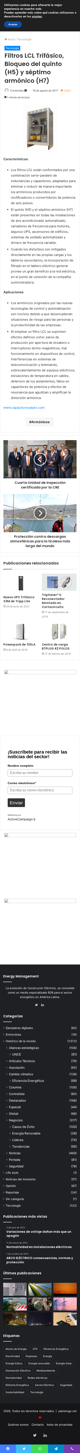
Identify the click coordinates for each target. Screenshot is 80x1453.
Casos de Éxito (23, 1127)
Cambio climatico (21, 1074)
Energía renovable (39, 1363)
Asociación (17, 1067)
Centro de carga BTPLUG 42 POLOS (56, 646)
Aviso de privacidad (59, 1424)
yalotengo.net (67, 1411)
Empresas (31, 1356)
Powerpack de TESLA (19, 644)
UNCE (16, 1054)
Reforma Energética (17, 1385)
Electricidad (13, 1356)
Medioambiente (45, 1370)
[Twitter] (37, 1005)
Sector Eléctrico (44, 1385)
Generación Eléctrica (18, 1370)
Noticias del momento (21, 1179)
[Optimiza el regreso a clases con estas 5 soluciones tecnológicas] (65, 1318)
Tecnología (24, 39)
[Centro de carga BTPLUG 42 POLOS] (59, 631)
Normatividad (14, 1377)
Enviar (16, 802)
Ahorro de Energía (16, 1349)
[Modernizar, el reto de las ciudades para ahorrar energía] (15, 1318)
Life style (12, 1172)
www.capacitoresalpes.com (24, 408)
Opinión (11, 1186)
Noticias (14, 1153)
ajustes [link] (37, 16)
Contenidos (17, 90)
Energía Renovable (26, 1133)
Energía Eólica (14, 1363)
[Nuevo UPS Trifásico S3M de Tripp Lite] (20, 583)
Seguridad (16, 1166)
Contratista (17, 1094)
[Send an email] (25, 90)
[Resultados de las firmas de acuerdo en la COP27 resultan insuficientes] (40, 1304)
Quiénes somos (18, 1424)
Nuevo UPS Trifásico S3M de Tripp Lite (19, 599)
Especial (15, 1107)
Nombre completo (20, 765)
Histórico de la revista (21, 1041)
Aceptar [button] (12, 24)
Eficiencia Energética (28, 1081)
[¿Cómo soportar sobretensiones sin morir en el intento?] (40, 1318)
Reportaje (12, 1192)
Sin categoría (15, 1199)
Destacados (17, 1100)
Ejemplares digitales (19, 1028)
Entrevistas (13, 1034)
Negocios (16, 1120)
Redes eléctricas (37, 1377)
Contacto (38, 1424)
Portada (14, 1159)
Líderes (17, 1140)
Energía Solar (64, 1363)
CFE (35, 1349)
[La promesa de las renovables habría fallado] (40, 1289)
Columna (15, 1087)
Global (13, 1113)
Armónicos (40, 422)
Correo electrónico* (22, 783)
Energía (47, 1356)
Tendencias (21, 1146)
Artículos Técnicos (22, 1061)
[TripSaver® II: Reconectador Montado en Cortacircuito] (59, 582)
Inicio (11, 39)
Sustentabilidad (15, 1392)
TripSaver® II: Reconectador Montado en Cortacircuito (53, 601)
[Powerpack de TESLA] (20, 631)
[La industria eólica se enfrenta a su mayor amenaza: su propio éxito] (65, 1289)
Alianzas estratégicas (24, 1048)
